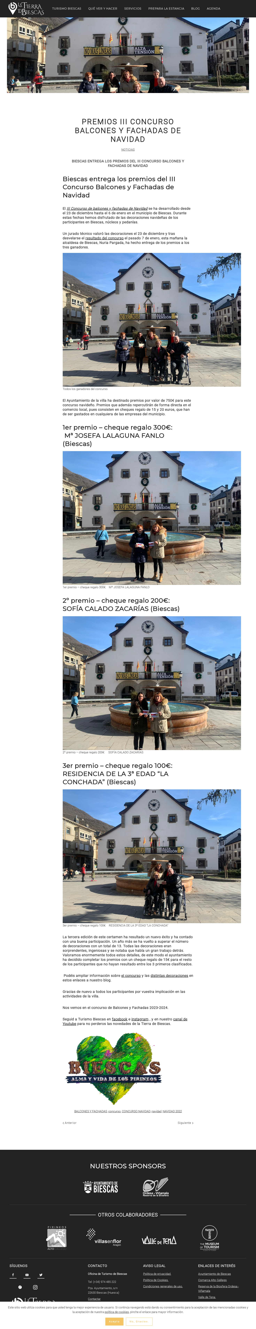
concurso (114, 1111)
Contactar (94, 1299)
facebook (119, 1019)
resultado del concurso (105, 238)
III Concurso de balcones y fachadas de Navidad (107, 208)
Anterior (70, 1123)
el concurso (131, 975)
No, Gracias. (139, 1321)
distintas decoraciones (169, 975)
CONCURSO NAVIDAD (136, 1111)
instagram (140, 1019)
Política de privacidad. (157, 1274)
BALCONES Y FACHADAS (90, 1111)
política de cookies (117, 1312)
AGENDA (213, 8)
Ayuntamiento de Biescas (214, 1274)
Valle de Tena (207, 1297)
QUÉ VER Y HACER (102, 8)
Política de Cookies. (156, 1280)
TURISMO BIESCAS (66, 8)
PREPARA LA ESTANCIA (166, 8)
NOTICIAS (128, 149)
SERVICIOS (132, 8)
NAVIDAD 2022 (172, 1111)
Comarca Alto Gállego (212, 1280)
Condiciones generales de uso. (163, 1286)
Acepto (114, 1321)
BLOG (195, 8)
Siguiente (185, 1123)
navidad (156, 1111)
